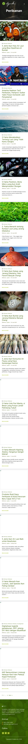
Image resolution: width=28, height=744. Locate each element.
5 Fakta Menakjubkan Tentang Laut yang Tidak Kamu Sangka (12, 139)
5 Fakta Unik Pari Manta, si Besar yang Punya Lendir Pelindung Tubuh (13, 405)
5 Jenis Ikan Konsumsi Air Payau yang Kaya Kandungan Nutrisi (13, 361)
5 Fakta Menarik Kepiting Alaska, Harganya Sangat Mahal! (13, 452)
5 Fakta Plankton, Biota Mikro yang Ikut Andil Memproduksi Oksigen (12, 184)
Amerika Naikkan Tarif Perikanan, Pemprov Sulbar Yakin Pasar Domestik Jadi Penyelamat (13, 93)
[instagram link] (3, 733)
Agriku (8, 52)
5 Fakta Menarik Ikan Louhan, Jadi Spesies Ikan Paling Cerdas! (13, 583)
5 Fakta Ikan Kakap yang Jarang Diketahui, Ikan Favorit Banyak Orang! (12, 273)
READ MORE (5, 62)
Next (11, 695)
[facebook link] (6, 733)
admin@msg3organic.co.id (11, 724)
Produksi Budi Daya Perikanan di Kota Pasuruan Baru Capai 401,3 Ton (13, 496)
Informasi (5, 43)
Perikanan (10, 43)
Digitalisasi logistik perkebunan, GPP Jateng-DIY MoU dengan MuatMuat (14, 628)
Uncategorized (20, 623)
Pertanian (15, 623)
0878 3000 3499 (8, 722)
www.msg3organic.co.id (8, 714)
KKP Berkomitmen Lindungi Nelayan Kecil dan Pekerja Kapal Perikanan (13, 674)
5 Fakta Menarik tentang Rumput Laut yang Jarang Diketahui (13, 228)
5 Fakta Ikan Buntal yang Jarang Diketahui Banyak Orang (12, 318)
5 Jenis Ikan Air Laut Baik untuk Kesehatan (12, 540)
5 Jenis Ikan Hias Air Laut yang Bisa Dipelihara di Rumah (13, 48)
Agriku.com (16, 739)
